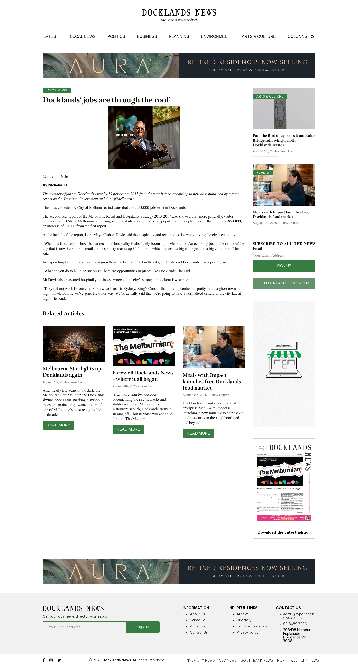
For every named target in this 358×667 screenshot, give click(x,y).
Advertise (198, 626)
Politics (116, 36)
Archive (243, 614)
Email (257, 248)
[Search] (311, 36)
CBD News (228, 660)
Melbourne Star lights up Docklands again (72, 371)
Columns (297, 36)
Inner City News (200, 660)
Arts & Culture (259, 36)
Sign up (284, 265)
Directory (244, 620)
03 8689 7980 (295, 624)
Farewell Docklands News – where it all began (143, 376)
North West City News (298, 660)
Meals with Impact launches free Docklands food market (212, 381)
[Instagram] (51, 660)
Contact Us (199, 632)
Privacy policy (247, 632)
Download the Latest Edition (284, 532)
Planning (179, 36)
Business (147, 36)
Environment (215, 36)
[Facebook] (44, 660)
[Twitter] (59, 660)
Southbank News (257, 660)
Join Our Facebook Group (284, 283)
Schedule (197, 620)
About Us (197, 614)
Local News (83, 36)
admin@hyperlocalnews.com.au (298, 616)
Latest (51, 36)
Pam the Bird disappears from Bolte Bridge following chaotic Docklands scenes (284, 140)
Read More (58, 425)
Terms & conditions (252, 626)
